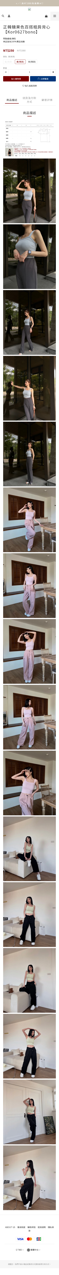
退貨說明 (43, 1227)
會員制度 (22, 1227)
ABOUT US (11, 1227)
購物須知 (32, 1227)
